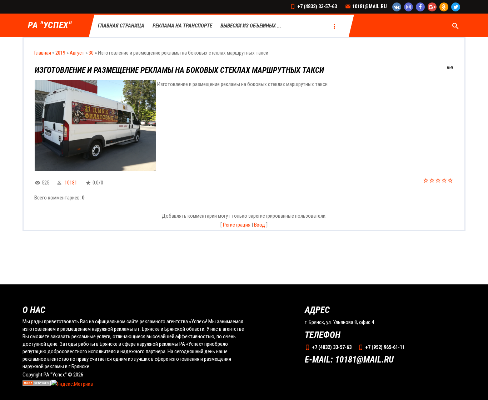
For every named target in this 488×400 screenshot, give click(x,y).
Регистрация (236, 225)
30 (91, 53)
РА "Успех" (50, 25)
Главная (42, 53)
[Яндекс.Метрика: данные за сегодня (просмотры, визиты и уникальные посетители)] (72, 384)
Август (77, 53)
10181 (71, 182)
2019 (60, 53)
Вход (259, 225)
